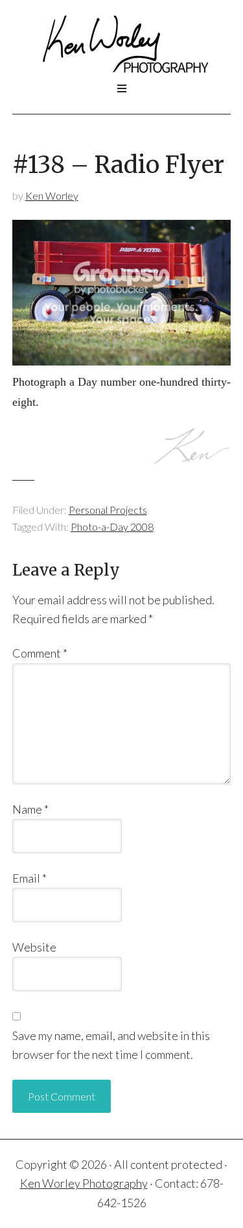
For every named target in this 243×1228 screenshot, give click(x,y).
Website (34, 947)
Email (29, 878)
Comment (39, 653)
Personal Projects (108, 509)
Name (30, 809)
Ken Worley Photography (121, 45)
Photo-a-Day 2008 (112, 526)
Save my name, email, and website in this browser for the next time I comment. (111, 1044)
